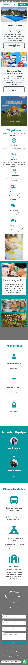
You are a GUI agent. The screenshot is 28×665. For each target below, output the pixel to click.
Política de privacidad (14, 656)
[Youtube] (20, 1)
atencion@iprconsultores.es (11, 1)
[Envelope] (14, 456)
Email (2, 620)
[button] (14, 5)
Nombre (3, 614)
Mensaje (3, 632)
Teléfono (3, 626)
